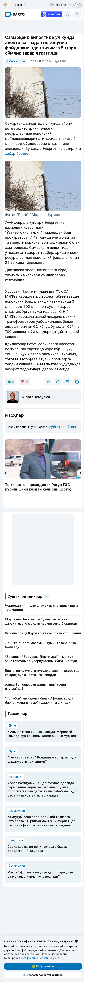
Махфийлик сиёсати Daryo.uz (40, 957)
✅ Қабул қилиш (43, 966)
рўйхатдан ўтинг (62, 427)
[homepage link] (15, 14)
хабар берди (16, 153)
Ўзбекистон (15, 61)
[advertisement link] (51, 14)
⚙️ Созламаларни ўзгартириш (43, 974)
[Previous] (5, 473)
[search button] (67, 14)
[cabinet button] (77, 14)
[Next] (80, 473)
